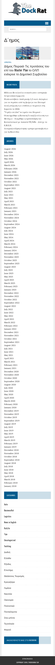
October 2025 (10, 181)
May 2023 (8, 276)
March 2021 (9, 361)
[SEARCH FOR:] (27, 28)
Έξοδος (7, 564)
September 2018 (11, 459)
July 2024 (8, 230)
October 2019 (10, 417)
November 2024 (11, 217)
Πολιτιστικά (9, 605)
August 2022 (10, 306)
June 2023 (8, 273)
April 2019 (9, 437)
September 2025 (11, 185)
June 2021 (8, 351)
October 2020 (10, 378)
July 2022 (8, 309)
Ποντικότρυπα (10, 611)
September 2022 (11, 302)
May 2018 (8, 473)
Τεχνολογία (9, 623)
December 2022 (11, 293)
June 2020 (8, 391)
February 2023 (11, 286)
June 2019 (8, 430)
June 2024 (8, 234)
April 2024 (9, 240)
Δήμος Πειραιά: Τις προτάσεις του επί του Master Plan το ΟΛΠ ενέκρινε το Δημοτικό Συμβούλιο (26, 70)
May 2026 (8, 158)
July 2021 (8, 348)
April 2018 (9, 476)
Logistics (7, 516)
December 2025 (11, 175)
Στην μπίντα (9, 617)
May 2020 (8, 394)
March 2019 (9, 440)
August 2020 (10, 384)
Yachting (7, 546)
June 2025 (8, 194)
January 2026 (10, 171)
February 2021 (11, 365)
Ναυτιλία (8, 593)
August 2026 (10, 148)
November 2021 (11, 335)
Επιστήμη (8, 570)
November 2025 (11, 178)
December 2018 (11, 450)
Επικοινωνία (27, 659)
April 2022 (9, 319)
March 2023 (9, 283)
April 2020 (9, 397)
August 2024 (10, 227)
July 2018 (8, 466)
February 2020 (11, 404)
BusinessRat (9, 510)
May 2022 (8, 315)
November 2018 (11, 453)
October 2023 (10, 260)
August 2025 (10, 188)
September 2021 (11, 342)
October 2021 (10, 338)
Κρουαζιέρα (9, 581)
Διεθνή (7, 552)
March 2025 (9, 204)
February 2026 (11, 168)
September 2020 (11, 381)
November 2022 (11, 296)
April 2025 (9, 201)
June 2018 (8, 469)
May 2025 (8, 198)
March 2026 (9, 165)
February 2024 (11, 247)
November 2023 (11, 257)
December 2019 (11, 410)
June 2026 (8, 155)
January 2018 (10, 486)
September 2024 (11, 224)
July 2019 (8, 427)
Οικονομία (8, 599)
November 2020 (11, 374)
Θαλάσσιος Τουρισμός (14, 576)
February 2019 (11, 443)
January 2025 (10, 211)
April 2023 (9, 279)
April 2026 (9, 162)
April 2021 (9, 358)
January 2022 (10, 329)
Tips (5, 534)
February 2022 (11, 325)
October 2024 (10, 221)
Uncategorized (9, 540)
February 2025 (11, 207)
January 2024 (10, 250)
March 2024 (9, 243)
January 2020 (10, 407)
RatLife (7, 528)
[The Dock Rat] (27, 9)
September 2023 (11, 263)
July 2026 (8, 152)
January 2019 (10, 446)
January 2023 (10, 289)
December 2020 (11, 371)
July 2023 (8, 270)
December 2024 (11, 214)
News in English (10, 522)
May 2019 (8, 433)
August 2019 (10, 423)
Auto (6, 504)
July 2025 (8, 191)
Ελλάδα (7, 558)
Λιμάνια (7, 62)
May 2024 (8, 237)
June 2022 (8, 312)
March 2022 (9, 322)
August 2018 (10, 463)
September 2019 (11, 420)
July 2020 (8, 387)
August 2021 (10, 345)
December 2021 (11, 332)
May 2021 (8, 355)
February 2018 (11, 482)
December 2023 (11, 253)
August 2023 (10, 266)
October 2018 (10, 456)
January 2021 (10, 368)
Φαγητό (7, 629)
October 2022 (10, 299)
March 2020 (9, 401)
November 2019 (11, 414)
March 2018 (9, 479)
